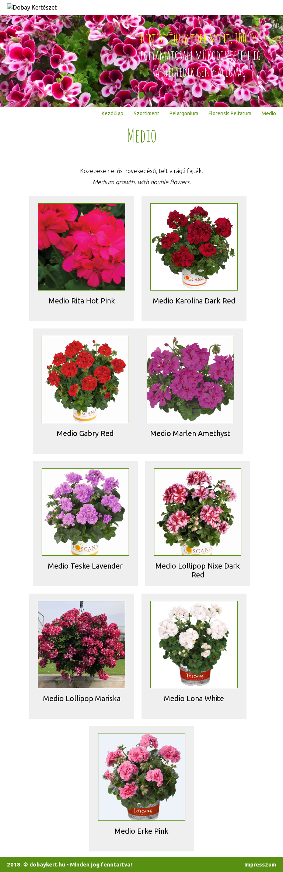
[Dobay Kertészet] (32, 7)
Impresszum (260, 864)
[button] (133, 95)
